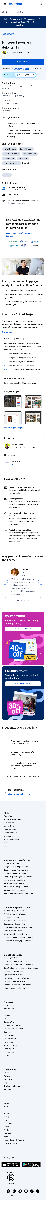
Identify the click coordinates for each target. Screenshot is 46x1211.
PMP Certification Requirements (15, 981)
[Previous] (5, 582)
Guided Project (10, 83)
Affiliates (7, 1137)
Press (6, 1106)
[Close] (40, 19)
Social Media (23, 158)
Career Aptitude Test (12, 958)
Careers (7, 1015)
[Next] (41, 582)
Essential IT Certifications (13, 971)
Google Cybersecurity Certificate (16, 866)
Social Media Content (11, 154)
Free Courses (9, 1052)
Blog (5, 1083)
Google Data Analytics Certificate (16, 870)
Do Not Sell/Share (10, 1143)
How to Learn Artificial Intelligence (16, 978)
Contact (7, 1126)
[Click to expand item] (13, 401)
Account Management (12, 163)
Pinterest (7, 175)
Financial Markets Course (13, 931)
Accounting (8, 816)
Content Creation (26, 149)
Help (5, 1120)
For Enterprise (9, 1035)
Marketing (19, 12)
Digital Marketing (10, 149)
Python (6, 843)
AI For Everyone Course (12, 917)
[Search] (41, 4)
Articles (7, 1130)
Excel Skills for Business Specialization (18, 927)
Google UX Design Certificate (14, 880)
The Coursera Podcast (12, 1086)
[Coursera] (15, 4)
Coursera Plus (9, 1022)
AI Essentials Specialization (14, 910)
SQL (5, 846)
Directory (7, 1133)
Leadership (8, 1012)
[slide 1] (18, 600)
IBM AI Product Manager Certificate (16, 887)
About (6, 1005)
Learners (7, 1072)
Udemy (6, 1055)
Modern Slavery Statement (14, 1140)
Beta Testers (9, 1079)
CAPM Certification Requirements (16, 961)
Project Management (11, 839)
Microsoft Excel (9, 836)
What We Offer (9, 1008)
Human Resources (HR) (12, 833)
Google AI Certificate (11, 863)
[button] (25, 163)
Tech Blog (7, 1089)
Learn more (36, 68)
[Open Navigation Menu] (5, 4)
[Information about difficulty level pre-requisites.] (23, 95)
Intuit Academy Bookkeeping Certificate (18, 893)
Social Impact (9, 1049)
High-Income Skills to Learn (14, 974)
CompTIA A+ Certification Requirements (18, 964)
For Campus (8, 1042)
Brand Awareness (29, 154)
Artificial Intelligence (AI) (13, 819)
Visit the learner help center (20, 794)
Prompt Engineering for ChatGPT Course (19, 937)
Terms (6, 1113)
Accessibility (8, 1123)
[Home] (3, 12)
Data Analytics (9, 826)
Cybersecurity (9, 823)
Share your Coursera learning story (17, 988)
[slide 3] (24, 600)
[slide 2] (21, 600)
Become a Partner (10, 1045)
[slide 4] (28, 600)
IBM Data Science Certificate (14, 890)
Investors (7, 1110)
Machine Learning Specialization (15, 934)
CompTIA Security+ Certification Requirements (21, 968)
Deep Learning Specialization (14, 924)
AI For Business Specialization (15, 914)
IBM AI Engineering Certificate (15, 883)
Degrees (7, 1032)
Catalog (7, 1018)
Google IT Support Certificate (15, 873)
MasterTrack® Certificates (13, 1029)
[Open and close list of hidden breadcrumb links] (10, 12)
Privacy (6, 1116)
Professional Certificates (13, 1025)
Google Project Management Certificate (18, 877)
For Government (10, 1039)
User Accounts (9, 158)
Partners (7, 1076)
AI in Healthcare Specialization (15, 920)
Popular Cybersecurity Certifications (17, 985)
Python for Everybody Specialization (17, 941)
